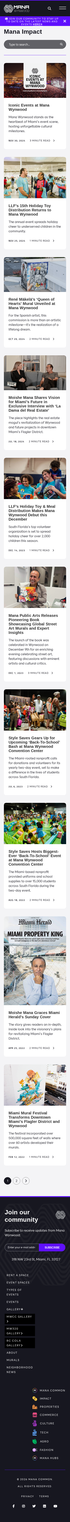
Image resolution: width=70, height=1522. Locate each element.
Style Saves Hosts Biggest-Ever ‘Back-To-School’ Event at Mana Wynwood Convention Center (35, 857)
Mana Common (40, 1479)
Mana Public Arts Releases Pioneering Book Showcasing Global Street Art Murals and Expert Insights (33, 624)
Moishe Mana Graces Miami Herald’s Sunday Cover (34, 1015)
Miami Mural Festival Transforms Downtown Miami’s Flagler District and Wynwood (34, 1119)
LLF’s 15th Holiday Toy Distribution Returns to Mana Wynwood (30, 210)
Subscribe (52, 1247)
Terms (44, 1496)
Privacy (27, 1496)
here (36, 24)
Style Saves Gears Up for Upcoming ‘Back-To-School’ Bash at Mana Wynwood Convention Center (34, 744)
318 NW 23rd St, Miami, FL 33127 (36, 1259)
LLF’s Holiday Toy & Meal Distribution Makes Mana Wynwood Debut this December (32, 512)
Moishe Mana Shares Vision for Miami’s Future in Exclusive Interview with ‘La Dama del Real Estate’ (35, 403)
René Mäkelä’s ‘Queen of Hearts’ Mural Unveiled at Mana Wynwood (32, 303)
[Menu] (62, 8)
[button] (61, 44)
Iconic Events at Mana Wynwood (29, 107)
